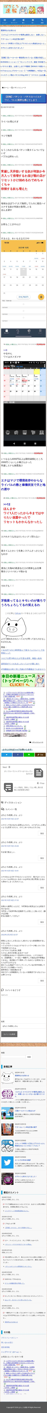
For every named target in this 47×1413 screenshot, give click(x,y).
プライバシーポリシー (9, 1338)
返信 (42, 833)
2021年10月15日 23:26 (10, 846)
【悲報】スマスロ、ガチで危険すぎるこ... (18, 1228)
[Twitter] (6, 755)
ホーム (6, 87)
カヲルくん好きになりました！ (12, 48)
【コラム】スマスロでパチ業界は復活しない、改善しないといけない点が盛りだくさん (30, 1094)
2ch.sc (18, 613)
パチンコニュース (19, 87)
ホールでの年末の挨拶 (23, 1160)
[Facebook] (18, 755)
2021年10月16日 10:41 (10, 871)
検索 (3, 1053)
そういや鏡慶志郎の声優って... (15, 1283)
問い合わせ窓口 (7, 1342)
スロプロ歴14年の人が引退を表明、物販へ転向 (21, 658)
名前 (2, 1021)
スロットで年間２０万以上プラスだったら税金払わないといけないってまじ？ (30, 1144)
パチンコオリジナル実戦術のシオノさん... (18, 1266)
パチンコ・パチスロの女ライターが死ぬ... (18, 1244)
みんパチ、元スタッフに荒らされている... (18, 1300)
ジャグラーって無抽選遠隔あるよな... (17, 1211)
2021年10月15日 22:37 (10, 819)
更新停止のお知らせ (8, 30)
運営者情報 (5, 1347)
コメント (4, 995)
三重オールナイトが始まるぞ (25, 1111)
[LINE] (29, 755)
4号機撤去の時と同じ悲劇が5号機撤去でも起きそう (23, 669)
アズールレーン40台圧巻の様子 (13, 39)
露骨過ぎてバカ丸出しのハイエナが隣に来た (20, 663)
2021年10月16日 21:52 (10, 900)
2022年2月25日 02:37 (9, 934)
